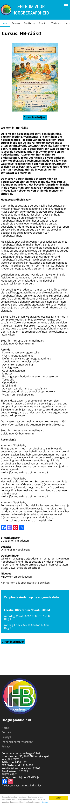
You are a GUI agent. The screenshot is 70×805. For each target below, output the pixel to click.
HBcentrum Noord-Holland (32, 610)
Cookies (45, 802)
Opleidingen (29, 23)
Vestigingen (56, 23)
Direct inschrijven (35, 117)
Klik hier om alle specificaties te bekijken (25, 582)
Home (4, 23)
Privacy (6, 746)
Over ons (16, 23)
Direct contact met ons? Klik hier (21, 785)
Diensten (43, 23)
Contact (6, 732)
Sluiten (58, 798)
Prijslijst (6, 737)
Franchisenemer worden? (17, 742)
